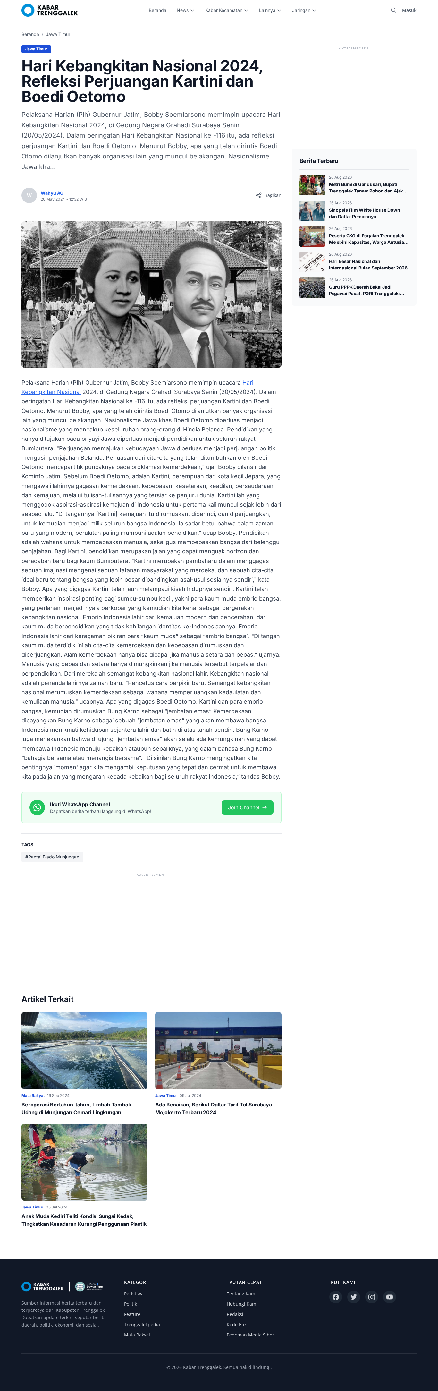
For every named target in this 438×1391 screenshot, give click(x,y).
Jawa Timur (58, 34)
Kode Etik (237, 1324)
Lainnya (267, 10)
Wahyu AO (52, 193)
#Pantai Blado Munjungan (52, 856)
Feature (132, 1314)
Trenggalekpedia (142, 1324)
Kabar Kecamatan (223, 10)
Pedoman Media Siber (250, 1335)
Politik (130, 1304)
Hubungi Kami (242, 1304)
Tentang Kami (242, 1294)
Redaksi (235, 1314)
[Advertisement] (151, 923)
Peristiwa (134, 1294)
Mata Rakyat (137, 1335)
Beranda (157, 10)
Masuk (409, 10)
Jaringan (301, 10)
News (183, 10)
